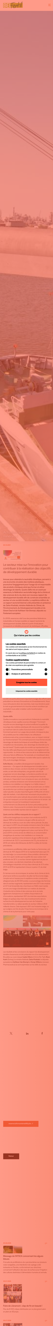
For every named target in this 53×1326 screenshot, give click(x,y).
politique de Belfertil (27, 653)
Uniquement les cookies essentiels (26, 691)
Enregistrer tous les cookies (26, 682)
